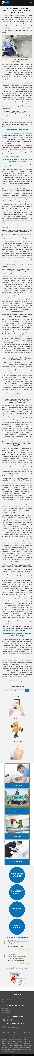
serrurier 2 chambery (19, 1047)
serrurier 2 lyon (22, 1045)
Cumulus (4, 1002)
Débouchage (11, 997)
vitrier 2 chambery (11, 1049)
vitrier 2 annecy (9, 1051)
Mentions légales (6, 1010)
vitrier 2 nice (9, 1037)
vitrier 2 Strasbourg (13, 1045)
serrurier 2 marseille (19, 1037)
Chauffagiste (5, 999)
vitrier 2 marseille (11, 1039)
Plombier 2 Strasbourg (9, 989)
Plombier (11, 999)
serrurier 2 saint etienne (25, 1041)
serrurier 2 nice (23, 1035)
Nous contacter (5, 1012)
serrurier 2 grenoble (21, 1039)
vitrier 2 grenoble (12, 1041)
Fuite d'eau (5, 997)
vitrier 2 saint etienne (20, 1043)
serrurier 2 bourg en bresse (16, 1032)
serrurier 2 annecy (21, 1049)
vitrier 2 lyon (8, 1047)
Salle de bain (11, 1002)
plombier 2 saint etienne (8, 1043)
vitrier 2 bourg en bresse (13, 1035)
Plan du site (5, 1008)
